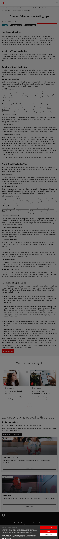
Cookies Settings (48, 534)
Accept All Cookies (48, 528)
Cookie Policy (8, 538)
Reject (48, 531)
